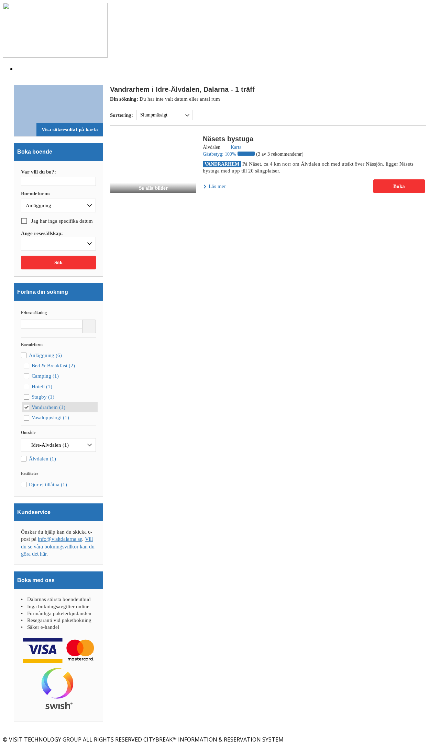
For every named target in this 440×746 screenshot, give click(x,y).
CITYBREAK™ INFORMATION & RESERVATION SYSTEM (213, 739)
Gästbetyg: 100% (220, 154)
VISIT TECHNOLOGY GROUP (45, 739)
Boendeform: (36, 193)
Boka (399, 186)
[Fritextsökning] (89, 326)
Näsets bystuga (228, 139)
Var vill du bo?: (38, 172)
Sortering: (121, 115)
